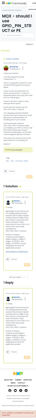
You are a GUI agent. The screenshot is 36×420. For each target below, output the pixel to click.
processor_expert (22, 161)
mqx (12, 161)
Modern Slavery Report (13, 398)
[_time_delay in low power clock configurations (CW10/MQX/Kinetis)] (28, 277)
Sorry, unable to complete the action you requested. (18, 414)
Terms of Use (16, 395)
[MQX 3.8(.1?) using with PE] (24, 277)
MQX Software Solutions (12, 10)
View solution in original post (17, 251)
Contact (21, 383)
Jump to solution (12, 59)
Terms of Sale (25, 395)
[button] (22, 68)
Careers (18, 380)
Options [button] (29, 44)
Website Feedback (18, 401)
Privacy (9, 395)
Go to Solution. (17, 150)
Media (13, 383)
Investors (27, 380)
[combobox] (18, 35)
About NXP (8, 380)
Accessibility (25, 398)
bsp (7, 161)
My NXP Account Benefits (18, 386)
